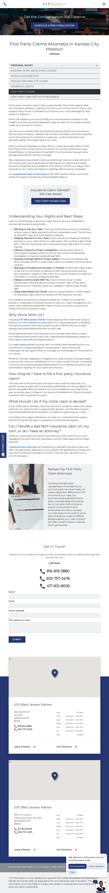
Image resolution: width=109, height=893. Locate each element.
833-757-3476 (24, 729)
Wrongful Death (22, 86)
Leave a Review (22, 746)
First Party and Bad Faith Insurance (35, 97)
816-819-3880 (24, 726)
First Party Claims (23, 91)
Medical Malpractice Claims (29, 81)
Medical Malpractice (25, 76)
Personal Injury (22, 65)
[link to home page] (54, 4)
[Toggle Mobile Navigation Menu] (104, 4)
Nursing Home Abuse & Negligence (34, 70)
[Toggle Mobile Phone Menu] (5, 4)
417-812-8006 (24, 829)
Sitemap (44, 867)
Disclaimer (58, 867)
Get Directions (64, 746)
